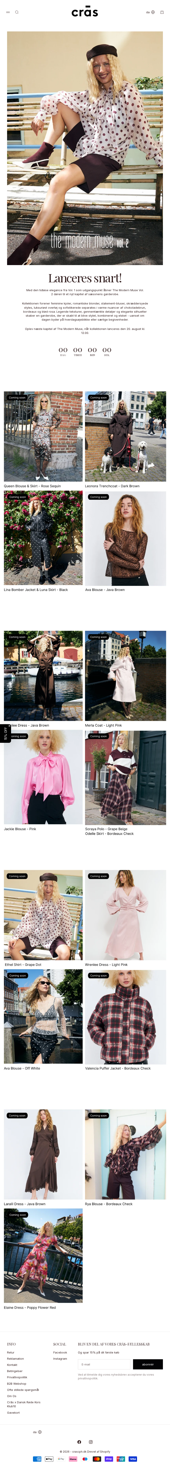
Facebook (60, 1352)
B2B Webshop (16, 1383)
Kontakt (12, 1365)
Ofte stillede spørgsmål (23, 1390)
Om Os (11, 1396)
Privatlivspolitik (17, 1377)
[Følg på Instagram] (91, 1442)
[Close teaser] (9, 726)
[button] (5, 733)
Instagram (60, 1358)
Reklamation (15, 1358)
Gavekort (13, 1412)
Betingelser (15, 1371)
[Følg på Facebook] (79, 1442)
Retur (10, 1352)
